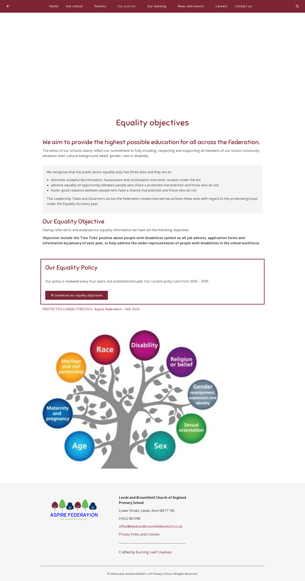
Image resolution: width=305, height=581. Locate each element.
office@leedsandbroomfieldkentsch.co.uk (150, 526)
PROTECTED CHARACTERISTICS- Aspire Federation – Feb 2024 (91, 309)
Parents (100, 6)
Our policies (127, 6)
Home (54, 6)
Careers (221, 6)
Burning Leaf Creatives (154, 552)
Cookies (153, 534)
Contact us (243, 6)
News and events (191, 6)
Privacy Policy (129, 534)
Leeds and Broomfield (152, 54)
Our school (74, 6)
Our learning (156, 6)
